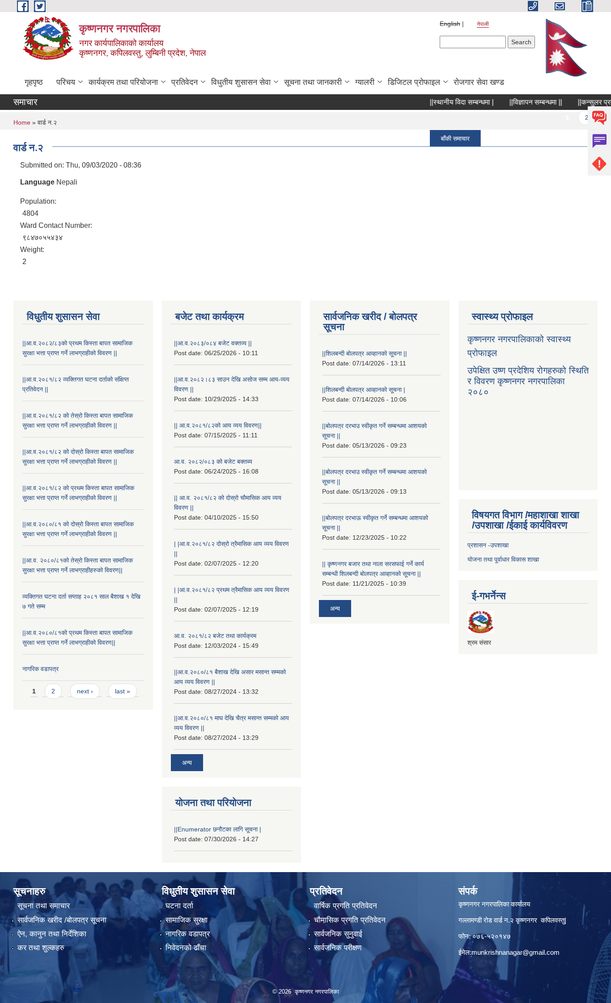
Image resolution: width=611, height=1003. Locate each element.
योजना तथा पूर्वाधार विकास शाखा (503, 559)
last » (122, 691)
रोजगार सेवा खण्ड (479, 82)
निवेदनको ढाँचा (185, 948)
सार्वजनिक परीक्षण (337, 948)
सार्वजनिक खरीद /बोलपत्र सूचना (61, 920)
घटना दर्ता (179, 906)
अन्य (187, 762)
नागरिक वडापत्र (40, 668)
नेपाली (483, 24)
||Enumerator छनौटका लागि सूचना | (217, 829)
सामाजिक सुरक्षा (186, 920)
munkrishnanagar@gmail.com (515, 952)
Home (21, 122)
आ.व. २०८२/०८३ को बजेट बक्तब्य (213, 461)
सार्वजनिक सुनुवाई (338, 934)
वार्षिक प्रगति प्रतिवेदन (345, 906)
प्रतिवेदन (184, 82)
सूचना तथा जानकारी (313, 82)
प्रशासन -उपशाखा (488, 545)
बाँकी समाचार (439, 138)
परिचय (65, 82)
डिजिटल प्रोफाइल (414, 82)
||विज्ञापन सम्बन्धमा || (520, 102)
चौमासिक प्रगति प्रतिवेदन (350, 920)
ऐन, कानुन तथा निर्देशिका (51, 934)
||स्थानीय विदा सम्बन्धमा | (446, 102)
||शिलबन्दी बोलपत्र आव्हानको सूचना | (363, 389)
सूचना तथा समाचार (43, 906)
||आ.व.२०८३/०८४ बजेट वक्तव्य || (213, 343)
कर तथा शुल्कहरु (40, 948)
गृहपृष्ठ (34, 82)
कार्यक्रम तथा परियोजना (123, 82)
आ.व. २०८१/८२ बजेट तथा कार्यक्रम (215, 635)
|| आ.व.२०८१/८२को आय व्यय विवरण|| (218, 425)
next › (85, 691)
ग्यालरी (364, 82)
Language (37, 182)
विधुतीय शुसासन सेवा (241, 82)
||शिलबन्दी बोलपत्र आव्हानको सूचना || (364, 353)
